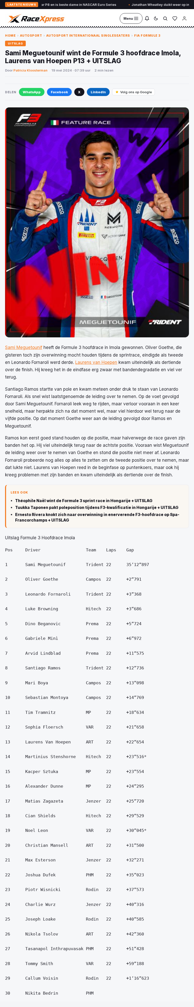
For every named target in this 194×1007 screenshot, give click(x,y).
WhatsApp (32, 92)
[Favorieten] (174, 18)
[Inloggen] (184, 18)
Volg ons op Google (136, 92)
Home (10, 35)
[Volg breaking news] (147, 18)
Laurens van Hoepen (96, 362)
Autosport (31, 35)
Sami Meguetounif (23, 347)
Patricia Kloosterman (30, 70)
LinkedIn (98, 92)
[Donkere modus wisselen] (156, 18)
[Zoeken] (165, 18)
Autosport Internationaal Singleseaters (88, 35)
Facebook (59, 92)
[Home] (35, 18)
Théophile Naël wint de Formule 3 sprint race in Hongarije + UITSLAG (83, 500)
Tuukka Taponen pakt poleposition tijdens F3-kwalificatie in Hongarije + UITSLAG (96, 507)
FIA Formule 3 (147, 35)
